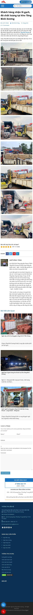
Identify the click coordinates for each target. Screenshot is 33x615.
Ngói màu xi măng (7, 540)
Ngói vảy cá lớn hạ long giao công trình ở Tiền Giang (16, 336)
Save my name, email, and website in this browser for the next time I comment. (16, 449)
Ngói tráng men (6, 542)
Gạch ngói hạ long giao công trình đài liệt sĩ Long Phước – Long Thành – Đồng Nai (15, 409)
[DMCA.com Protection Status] (7, 575)
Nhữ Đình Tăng (16, 23)
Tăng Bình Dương (24, 32)
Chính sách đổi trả (6, 567)
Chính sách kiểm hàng (7, 564)
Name (3, 434)
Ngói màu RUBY (6, 547)
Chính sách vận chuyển (7, 562)
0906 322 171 (21, 484)
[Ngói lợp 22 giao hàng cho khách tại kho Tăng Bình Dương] (16, 360)
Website (3, 440)
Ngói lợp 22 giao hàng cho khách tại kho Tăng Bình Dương (16, 373)
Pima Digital (25, 610)
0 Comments (5, 25)
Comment (3, 453)
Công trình (25, 23)
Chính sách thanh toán (7, 559)
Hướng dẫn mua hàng (7, 557)
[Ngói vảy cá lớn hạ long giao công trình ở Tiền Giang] (16, 323)
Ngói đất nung (6, 537)
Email (18, 434)
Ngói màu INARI (7, 545)
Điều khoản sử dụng (6, 569)
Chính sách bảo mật (6, 572)
